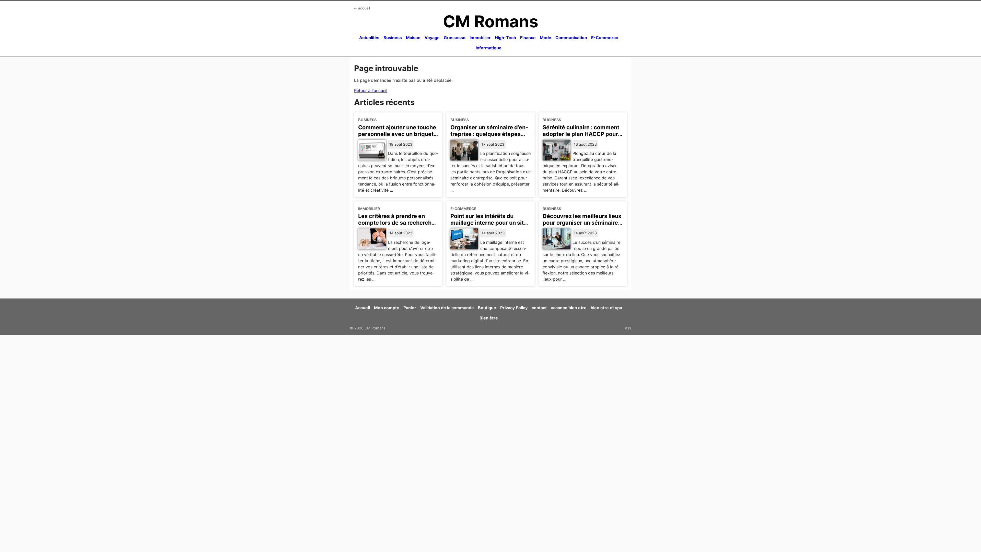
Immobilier (480, 37)
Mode (545, 37)
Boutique (487, 307)
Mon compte (386, 307)
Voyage (432, 37)
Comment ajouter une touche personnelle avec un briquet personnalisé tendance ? (397, 134)
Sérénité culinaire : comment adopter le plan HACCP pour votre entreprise (581, 134)
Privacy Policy (514, 307)
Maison (413, 37)
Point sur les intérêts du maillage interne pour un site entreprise (488, 223)
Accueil (362, 307)
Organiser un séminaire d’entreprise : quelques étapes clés (489, 134)
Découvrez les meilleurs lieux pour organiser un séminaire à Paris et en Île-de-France (583, 223)
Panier (409, 307)
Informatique (488, 47)
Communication (571, 37)
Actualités (369, 37)
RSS (628, 328)
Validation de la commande (447, 307)
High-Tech (505, 37)
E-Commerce (604, 37)
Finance (528, 37)
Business (392, 37)
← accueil (362, 8)
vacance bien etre (569, 307)
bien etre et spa (606, 307)
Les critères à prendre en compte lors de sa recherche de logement (396, 223)
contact (539, 307)
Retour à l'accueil (370, 90)
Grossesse (454, 37)
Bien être (489, 317)
